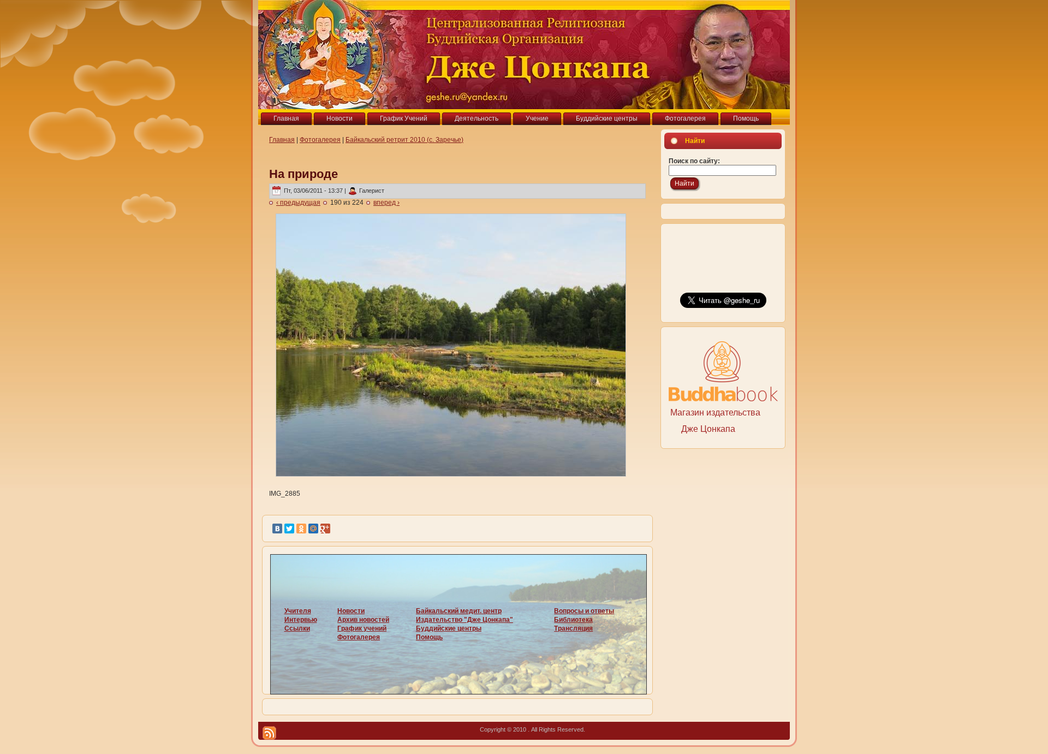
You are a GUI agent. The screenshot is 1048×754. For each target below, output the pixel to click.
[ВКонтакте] (277, 528)
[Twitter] (289, 528)
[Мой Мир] (313, 528)
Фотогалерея (320, 140)
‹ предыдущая (298, 202)
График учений (361, 628)
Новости (351, 611)
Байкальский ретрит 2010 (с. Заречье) (404, 140)
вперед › (386, 202)
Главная (282, 140)
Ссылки (297, 628)
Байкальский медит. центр (459, 611)
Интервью (300, 620)
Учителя (297, 611)
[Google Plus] (325, 528)
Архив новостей (363, 620)
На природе (303, 174)
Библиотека (573, 620)
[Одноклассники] (301, 528)
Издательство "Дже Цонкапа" (464, 620)
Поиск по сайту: (694, 161)
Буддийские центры (448, 628)
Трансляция (573, 628)
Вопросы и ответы (584, 611)
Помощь (429, 637)
